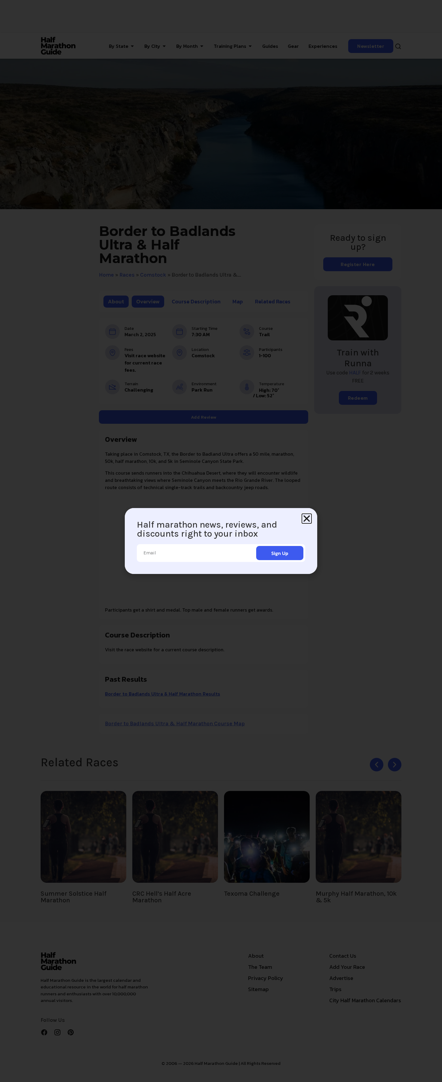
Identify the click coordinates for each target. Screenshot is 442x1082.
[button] (306, 518)
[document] (221, 541)
